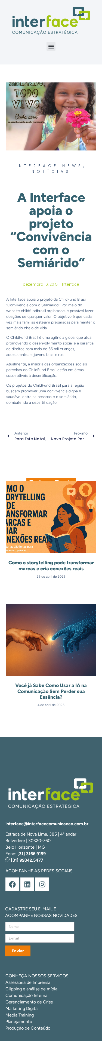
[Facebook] (12, 884)
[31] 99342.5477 (26, 860)
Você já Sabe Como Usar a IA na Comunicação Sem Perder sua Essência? (51, 691)
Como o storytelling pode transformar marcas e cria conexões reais (51, 566)
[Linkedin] (27, 884)
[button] (51, 46)
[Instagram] (42, 884)
